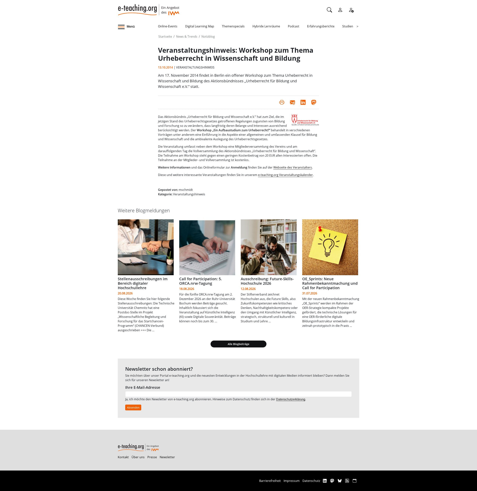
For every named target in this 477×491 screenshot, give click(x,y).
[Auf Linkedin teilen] (303, 102)
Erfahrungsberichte (320, 26)
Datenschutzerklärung (290, 399)
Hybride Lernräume (266, 26)
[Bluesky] (340, 480)
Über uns (138, 457)
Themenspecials (233, 26)
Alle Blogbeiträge (238, 344)
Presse (152, 457)
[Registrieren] (351, 10)
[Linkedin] (325, 480)
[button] (138, 27)
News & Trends (186, 36)
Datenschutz (311, 481)
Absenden (133, 407)
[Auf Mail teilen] (292, 102)
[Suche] (329, 10)
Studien (347, 26)
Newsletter (167, 457)
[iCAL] (354, 480)
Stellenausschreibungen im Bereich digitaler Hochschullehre (143, 283)
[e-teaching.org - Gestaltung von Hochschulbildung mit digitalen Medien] (148, 7)
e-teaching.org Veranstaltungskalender (285, 175)
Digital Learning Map (199, 26)
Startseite (165, 36)
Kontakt (123, 457)
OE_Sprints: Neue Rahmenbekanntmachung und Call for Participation (330, 283)
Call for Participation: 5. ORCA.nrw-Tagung (200, 281)
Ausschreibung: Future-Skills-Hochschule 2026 (267, 281)
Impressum (292, 481)
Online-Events (167, 26)
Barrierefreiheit (270, 481)
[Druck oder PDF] (282, 102)
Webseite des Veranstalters (292, 167)
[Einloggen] (340, 10)
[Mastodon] (332, 480)
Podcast (293, 26)
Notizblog (208, 36)
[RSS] (347, 480)
